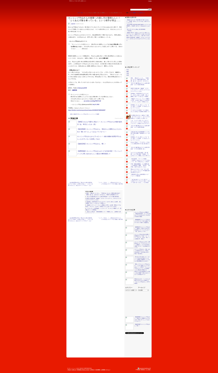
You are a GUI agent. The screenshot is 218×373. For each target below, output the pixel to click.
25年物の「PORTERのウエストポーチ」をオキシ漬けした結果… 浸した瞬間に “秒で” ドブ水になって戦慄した (103, 202)
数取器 (138, 369)
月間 (127, 73)
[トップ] (75, 13)
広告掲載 (97, 369)
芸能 (75, 114)
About (69, 369)
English (150, 1)
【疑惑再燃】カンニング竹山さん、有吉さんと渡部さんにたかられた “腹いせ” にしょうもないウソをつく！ (142, 319)
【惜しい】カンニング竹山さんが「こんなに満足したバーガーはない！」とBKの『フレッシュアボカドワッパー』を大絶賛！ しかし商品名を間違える (142, 267)
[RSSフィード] (147, 1)
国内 (71, 114)
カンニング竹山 (82, 114)
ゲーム (108, 369)
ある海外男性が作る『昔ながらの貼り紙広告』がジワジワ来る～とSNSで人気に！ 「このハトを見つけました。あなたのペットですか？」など (80, 184)
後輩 (98, 114)
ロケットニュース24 (86, 6)
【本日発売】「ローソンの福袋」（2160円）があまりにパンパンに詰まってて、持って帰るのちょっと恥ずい (140, 160)
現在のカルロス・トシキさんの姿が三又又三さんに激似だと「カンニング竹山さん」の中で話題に (142, 281)
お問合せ (92, 369)
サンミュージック (91, 114)
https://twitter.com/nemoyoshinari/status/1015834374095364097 (86, 110)
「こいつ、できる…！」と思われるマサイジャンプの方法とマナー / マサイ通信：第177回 (110, 183)
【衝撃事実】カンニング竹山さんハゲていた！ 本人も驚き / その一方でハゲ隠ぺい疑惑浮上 (142, 221)
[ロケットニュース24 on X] (137, 1)
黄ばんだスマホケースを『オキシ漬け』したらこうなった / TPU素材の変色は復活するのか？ (140, 171)
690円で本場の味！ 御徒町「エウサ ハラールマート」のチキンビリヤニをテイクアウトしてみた (138, 39)
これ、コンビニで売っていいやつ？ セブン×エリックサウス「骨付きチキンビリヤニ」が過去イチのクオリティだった (138, 123)
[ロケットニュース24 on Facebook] (139, 1)
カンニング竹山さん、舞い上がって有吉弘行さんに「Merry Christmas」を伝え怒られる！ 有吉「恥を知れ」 (142, 251)
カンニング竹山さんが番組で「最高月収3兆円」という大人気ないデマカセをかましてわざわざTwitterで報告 (142, 214)
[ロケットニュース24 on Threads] (140, 1)
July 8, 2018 (95, 104)
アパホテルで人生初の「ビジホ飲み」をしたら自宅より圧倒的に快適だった (140, 111)
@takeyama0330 (82, 88)
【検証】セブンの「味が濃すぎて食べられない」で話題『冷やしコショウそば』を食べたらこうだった (138, 21)
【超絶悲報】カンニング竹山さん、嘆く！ (91, 144)
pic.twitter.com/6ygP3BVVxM (92, 101)
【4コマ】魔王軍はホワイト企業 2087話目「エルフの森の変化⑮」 (140, 126)
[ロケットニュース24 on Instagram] (142, 1)
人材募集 (103, 369)
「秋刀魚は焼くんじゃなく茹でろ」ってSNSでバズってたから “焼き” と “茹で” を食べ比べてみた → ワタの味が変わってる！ (138, 182)
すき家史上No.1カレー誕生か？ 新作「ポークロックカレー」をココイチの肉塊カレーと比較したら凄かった (140, 117)
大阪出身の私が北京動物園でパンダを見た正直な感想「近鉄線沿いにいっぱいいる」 (140, 133)
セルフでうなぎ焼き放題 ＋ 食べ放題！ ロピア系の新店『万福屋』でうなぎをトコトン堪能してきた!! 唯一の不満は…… (138, 155)
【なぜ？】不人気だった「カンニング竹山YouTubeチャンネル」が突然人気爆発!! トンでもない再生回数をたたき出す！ (142, 259)
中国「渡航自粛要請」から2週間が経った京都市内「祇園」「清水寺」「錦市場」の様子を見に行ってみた (140, 165)
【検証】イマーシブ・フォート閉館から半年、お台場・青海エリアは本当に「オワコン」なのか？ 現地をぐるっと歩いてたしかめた (103, 205)
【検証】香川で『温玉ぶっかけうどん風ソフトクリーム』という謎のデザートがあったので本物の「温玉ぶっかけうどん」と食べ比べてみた (138, 34)
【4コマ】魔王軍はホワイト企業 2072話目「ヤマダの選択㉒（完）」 (140, 148)
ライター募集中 (132, 12)
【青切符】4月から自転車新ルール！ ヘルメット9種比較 (140, 175)
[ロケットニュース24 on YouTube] (145, 1)
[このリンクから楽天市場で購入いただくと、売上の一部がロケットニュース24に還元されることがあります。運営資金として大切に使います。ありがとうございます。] (136, 1)
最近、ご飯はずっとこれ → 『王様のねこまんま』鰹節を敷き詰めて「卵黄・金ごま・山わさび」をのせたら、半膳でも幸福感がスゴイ (102, 194)
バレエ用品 (148, 369)
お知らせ (74, 369)
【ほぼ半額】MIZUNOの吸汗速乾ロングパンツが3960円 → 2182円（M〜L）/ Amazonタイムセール (138, 26)
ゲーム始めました (141, 12)
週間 (127, 71)
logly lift (121, 118)
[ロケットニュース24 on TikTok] (144, 1)
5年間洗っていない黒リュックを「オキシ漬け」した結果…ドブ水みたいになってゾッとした (140, 106)
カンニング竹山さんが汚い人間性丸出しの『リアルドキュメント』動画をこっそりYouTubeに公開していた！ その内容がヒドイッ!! (142, 244)
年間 (127, 75)
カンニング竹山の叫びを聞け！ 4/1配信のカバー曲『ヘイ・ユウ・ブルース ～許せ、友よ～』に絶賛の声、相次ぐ (142, 236)
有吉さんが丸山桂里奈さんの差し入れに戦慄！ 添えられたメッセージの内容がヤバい (142, 273)
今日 (127, 69)
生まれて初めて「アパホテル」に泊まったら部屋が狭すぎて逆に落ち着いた (140, 143)
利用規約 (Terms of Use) (83, 369)
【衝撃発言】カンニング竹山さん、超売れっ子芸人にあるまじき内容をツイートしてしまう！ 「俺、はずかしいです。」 (142, 229)
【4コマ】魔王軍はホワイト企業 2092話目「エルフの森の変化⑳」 (103, 196)
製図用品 (143, 369)
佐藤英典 (73, 23)
